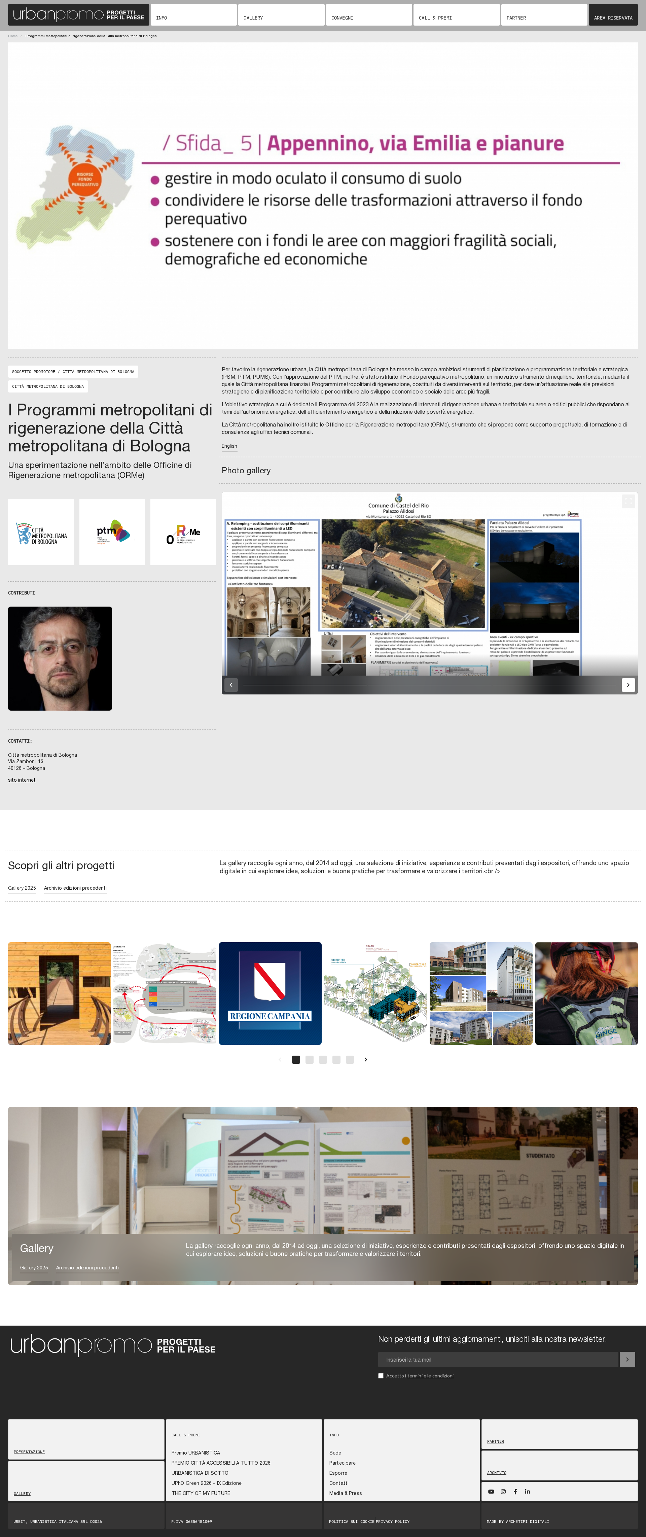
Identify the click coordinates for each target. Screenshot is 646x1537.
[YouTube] (491, 1492)
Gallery (253, 17)
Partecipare (342, 1463)
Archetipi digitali (527, 1521)
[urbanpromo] (78, 15)
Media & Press (345, 1493)
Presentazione (29, 1452)
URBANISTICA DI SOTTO (200, 1473)
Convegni (342, 17)
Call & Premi (435, 17)
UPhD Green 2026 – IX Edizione (207, 1483)
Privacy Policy (392, 1521)
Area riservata (613, 17)
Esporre (338, 1473)
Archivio (496, 1473)
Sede (335, 1452)
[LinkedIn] (528, 1492)
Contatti (339, 1483)
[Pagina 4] (336, 1060)
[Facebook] (515, 1492)
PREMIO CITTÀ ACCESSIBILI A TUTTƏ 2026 (221, 1463)
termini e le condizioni (430, 1375)
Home (13, 36)
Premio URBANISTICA (196, 1452)
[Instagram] (503, 1492)
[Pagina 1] (296, 1060)
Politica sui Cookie (351, 1521)
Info (161, 17)
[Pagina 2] (310, 1060)
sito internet (22, 780)
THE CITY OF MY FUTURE (201, 1493)
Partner (516, 17)
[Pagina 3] (323, 1060)
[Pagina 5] (350, 1060)
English (230, 446)
